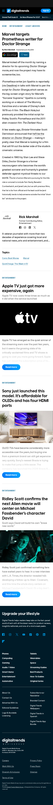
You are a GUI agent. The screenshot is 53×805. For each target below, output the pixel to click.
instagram (25, 227)
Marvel (26, 258)
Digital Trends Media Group (15, 787)
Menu (3, 10)
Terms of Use (7, 777)
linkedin (30, 227)
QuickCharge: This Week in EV (15, 263)
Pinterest (37, 634)
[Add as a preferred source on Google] (10, 54)
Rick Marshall (9, 50)
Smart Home (8, 672)
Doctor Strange (23, 137)
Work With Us (8, 766)
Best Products (36, 672)
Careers (5, 760)
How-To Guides (37, 676)
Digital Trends (15, 14)
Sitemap (33, 772)
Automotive (7, 681)
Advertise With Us (10, 702)
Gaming (6, 663)
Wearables (35, 658)
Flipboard (3, 641)
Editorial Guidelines (10, 707)
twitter (34, 227)
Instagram (10, 634)
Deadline (11, 85)
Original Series (36, 681)
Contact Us (7, 697)
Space (33, 663)
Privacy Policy (36, 760)
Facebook (3, 634)
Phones (5, 653)
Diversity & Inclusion (11, 772)
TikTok (30, 634)
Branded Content (37, 700)
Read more (11, 367)
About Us (6, 692)
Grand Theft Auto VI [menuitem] (10, 17)
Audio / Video (8, 667)
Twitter (17, 634)
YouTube (23, 634)
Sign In (46, 10)
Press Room (35, 766)
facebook (20, 227)
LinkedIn (44, 634)
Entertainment (8, 676)
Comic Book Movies (10, 258)
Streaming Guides (38, 667)
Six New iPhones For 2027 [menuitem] (30, 17)
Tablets (33, 653)
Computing (7, 658)
